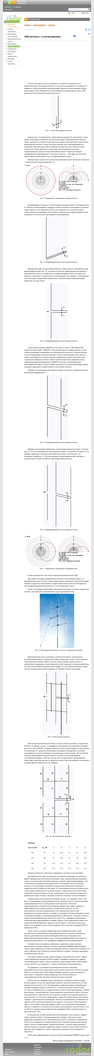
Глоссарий (11, 51)
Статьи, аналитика (11, 30)
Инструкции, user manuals (12, 35)
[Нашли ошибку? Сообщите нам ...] (86, 29)
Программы (12, 44)
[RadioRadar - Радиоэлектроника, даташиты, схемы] (12, 17)
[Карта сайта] (9, 2)
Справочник (12, 49)
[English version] (14, 2)
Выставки (11, 59)
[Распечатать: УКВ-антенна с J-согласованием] (89, 29)
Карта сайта (9, 1052)
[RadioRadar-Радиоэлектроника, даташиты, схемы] (5, 2)
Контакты (8, 9)
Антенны (51, 25)
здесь (26, 1037)
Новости (8, 7)
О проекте (17, 7)
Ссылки (37, 1049)
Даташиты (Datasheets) (12, 25)
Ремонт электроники (12, 55)
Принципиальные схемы (14, 40)
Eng (6, 1054)
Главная (27, 25)
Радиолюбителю (14, 46)
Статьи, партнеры (11, 62)
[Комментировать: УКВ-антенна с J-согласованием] (74, 36)
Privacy (37, 1054)
